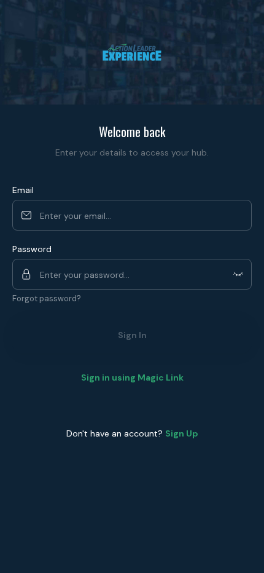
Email (23, 190)
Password (32, 249)
